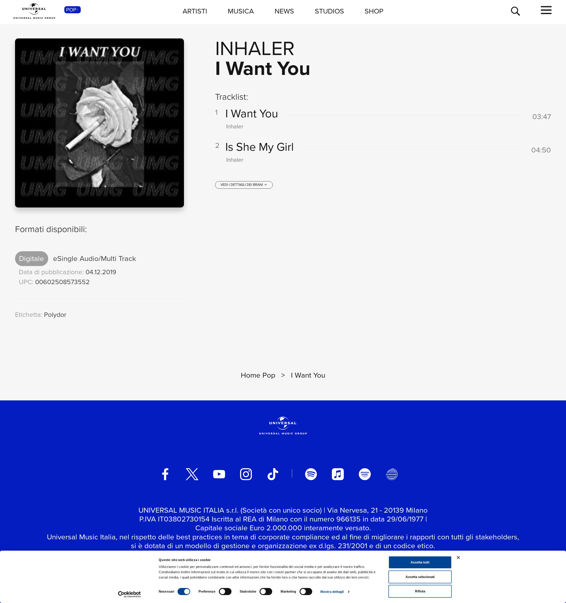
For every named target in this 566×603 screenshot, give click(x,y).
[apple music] (338, 474)
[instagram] (246, 474)
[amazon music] (365, 474)
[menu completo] (546, 10)
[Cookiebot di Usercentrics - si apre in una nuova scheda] (129, 594)
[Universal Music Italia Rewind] (392, 474)
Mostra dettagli (332, 591)
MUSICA (241, 11)
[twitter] (192, 474)
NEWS (284, 11)
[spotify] (311, 474)
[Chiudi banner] (458, 557)
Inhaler (255, 48)
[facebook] (165, 474)
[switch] (225, 591)
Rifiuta (420, 591)
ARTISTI (195, 11)
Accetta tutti (420, 562)
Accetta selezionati (420, 577)
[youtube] (219, 474)
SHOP (374, 11)
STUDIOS (329, 11)
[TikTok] (273, 474)
